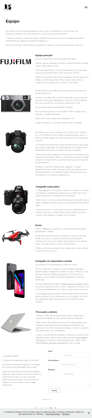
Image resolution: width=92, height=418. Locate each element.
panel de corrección (57, 343)
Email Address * (53, 360)
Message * (51, 369)
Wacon (45, 343)
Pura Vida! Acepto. (52, 414)
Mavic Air (47, 229)
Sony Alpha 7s (44, 190)
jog (78, 343)
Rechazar (66, 414)
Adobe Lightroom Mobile (71, 284)
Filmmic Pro (46, 294)
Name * (50, 351)
